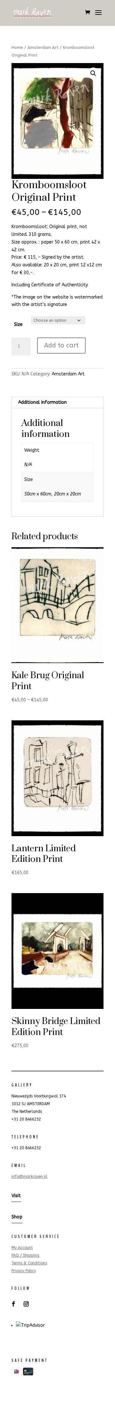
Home (17, 47)
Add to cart (61, 345)
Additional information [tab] (42, 402)
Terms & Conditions (29, 1263)
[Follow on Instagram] (26, 1304)
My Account (22, 1247)
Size (18, 324)
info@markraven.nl (29, 1176)
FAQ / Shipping (25, 1255)
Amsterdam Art (42, 47)
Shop (17, 1217)
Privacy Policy (24, 1271)
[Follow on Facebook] (13, 1304)
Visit (16, 1195)
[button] (93, 73)
